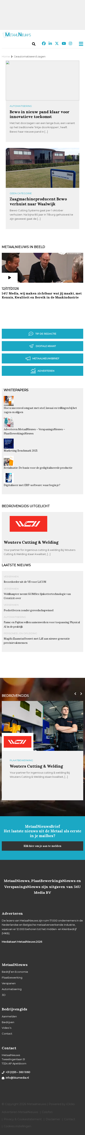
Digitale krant (46, 346)
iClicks (70, 1104)
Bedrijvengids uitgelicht (26, 506)
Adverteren (46, 370)
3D (4, 994)
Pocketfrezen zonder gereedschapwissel (28, 610)
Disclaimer (53, 1119)
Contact (7, 1033)
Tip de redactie (45, 333)
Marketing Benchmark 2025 (21, 450)
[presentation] (74, 694)
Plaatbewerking (21, 760)
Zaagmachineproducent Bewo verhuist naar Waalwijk (38, 201)
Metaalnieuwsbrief (45, 358)
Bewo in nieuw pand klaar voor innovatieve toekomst (39, 114)
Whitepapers (16, 390)
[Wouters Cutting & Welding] (28, 538)
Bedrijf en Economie (15, 971)
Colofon (47, 1112)
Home (6, 56)
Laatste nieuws (16, 565)
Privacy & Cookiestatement (23, 1119)
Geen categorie (21, 193)
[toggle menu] (79, 43)
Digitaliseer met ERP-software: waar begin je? (32, 485)
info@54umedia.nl (17, 1077)
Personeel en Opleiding (20, 633)
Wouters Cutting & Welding (31, 542)
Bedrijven (8, 1022)
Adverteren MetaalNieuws (20, 1112)
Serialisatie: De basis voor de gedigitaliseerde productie (38, 468)
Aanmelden (9, 1016)
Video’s (6, 1027)
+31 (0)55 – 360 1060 (18, 1072)
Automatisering (21, 105)
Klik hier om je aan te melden (42, 846)
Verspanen (11, 576)
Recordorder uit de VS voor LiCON (25, 582)
